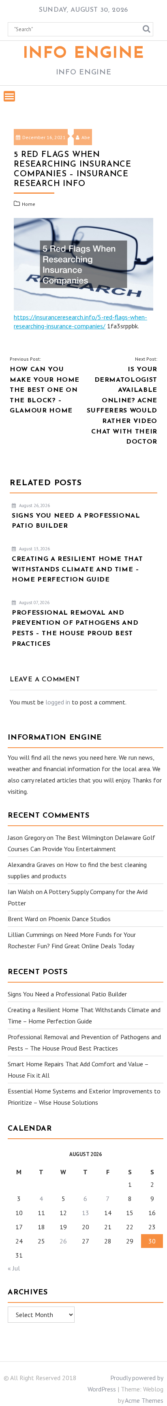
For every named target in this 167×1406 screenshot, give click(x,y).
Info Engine (84, 54)
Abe (85, 137)
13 (85, 1213)
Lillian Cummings (31, 934)
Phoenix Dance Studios (79, 919)
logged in (57, 702)
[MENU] (9, 96)
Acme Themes (144, 1400)
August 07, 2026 (33, 602)
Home (28, 204)
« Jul (14, 1268)
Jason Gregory (26, 837)
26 (63, 1241)
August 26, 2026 (34, 505)
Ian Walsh (21, 892)
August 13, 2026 (34, 549)
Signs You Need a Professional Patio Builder (67, 994)
